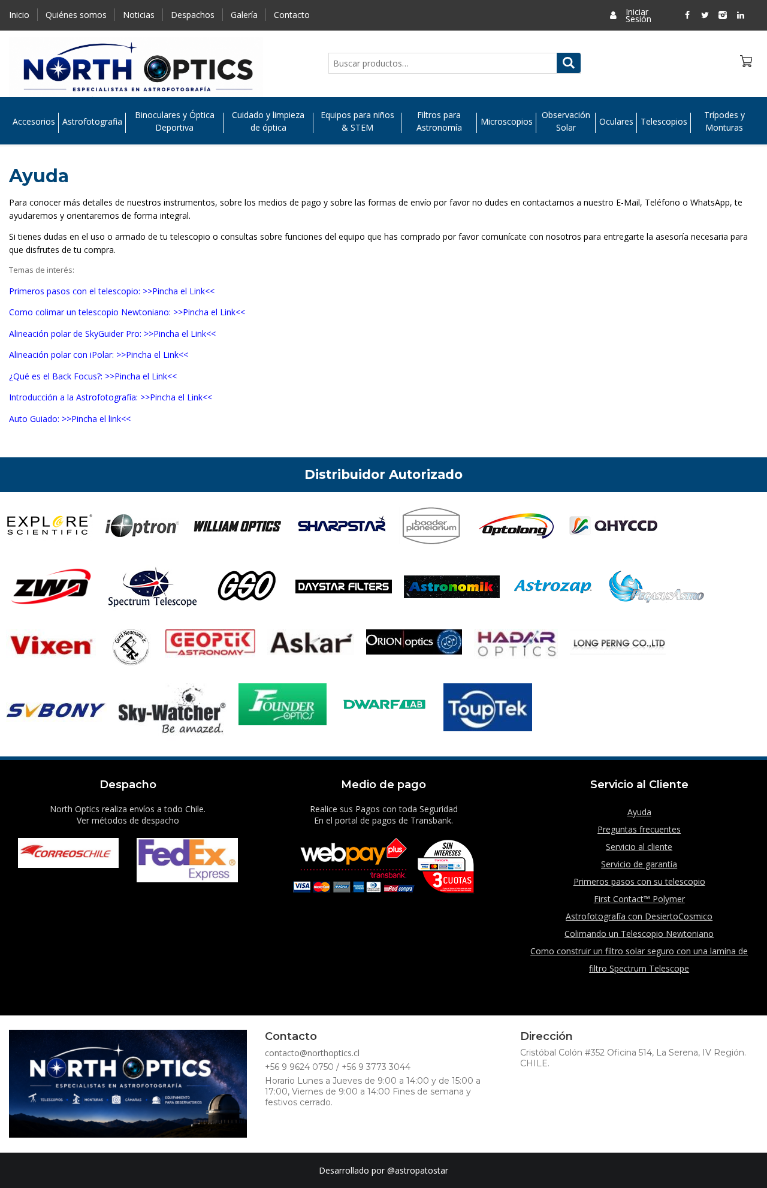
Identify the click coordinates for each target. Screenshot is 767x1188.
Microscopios (507, 121)
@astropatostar (417, 1170)
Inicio (19, 14)
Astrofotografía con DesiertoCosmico (639, 916)
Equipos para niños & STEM (357, 121)
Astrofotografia (92, 121)
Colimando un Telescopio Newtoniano (639, 933)
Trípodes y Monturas (724, 121)
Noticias (139, 14)
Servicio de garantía (639, 864)
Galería (244, 14)
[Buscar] (569, 63)
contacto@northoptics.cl (312, 1053)
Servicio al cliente (639, 846)
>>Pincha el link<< (96, 418)
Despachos (193, 14)
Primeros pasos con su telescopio (639, 881)
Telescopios (664, 121)
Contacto (292, 14)
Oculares (616, 121)
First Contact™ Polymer (639, 898)
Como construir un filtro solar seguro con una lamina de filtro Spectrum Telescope (639, 959)
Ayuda (639, 812)
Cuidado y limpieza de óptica (268, 121)
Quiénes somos (76, 14)
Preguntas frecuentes (639, 829)
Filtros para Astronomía (439, 121)
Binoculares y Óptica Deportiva (175, 121)
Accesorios (34, 121)
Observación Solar (566, 121)
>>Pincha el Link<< (179, 291)
